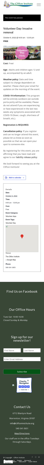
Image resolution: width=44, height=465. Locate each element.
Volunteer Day (11, 223)
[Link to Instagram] (35, 457)
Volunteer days (11, 216)
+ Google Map (11, 260)
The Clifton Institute (13, 256)
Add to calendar (15, 177)
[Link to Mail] (39, 457)
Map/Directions (22, 433)
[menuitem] (4, 460)
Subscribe (22, 371)
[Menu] (38, 4)
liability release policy (26, 157)
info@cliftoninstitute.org (22, 423)
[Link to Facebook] (32, 457)
